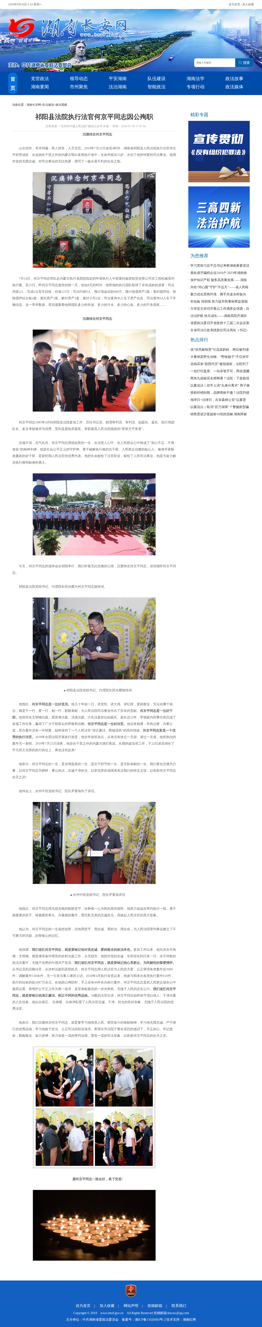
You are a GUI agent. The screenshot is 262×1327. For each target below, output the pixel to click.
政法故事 (234, 78)
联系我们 (179, 1306)
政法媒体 (234, 86)
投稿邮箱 (155, 1306)
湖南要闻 (40, 86)
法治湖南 (118, 86)
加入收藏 (248, 4)
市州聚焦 (79, 86)
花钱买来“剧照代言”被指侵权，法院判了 (219, 364)
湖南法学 (195, 78)
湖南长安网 (34, 104)
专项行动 (195, 86)
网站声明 (131, 1306)
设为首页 (234, 4)
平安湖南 (118, 78)
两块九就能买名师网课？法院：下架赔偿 (219, 378)
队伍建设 (157, 78)
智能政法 (157, 86)
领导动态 (79, 78)
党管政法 (40, 78)
